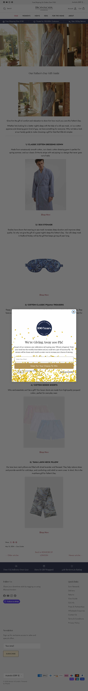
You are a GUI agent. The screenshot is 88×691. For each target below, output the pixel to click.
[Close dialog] (73, 312)
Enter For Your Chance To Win (44, 366)
